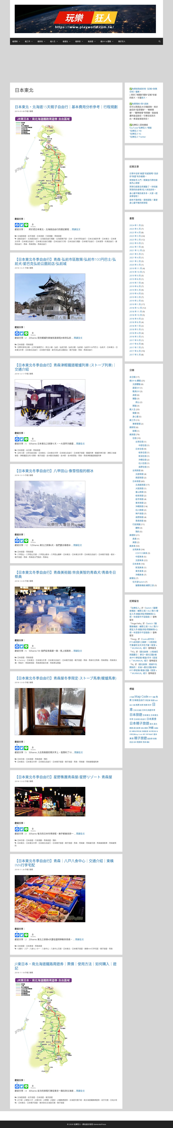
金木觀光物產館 (52, 455)
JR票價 (46, 1100)
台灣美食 (137, 549)
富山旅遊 (139, 492)
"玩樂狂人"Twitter (137, 136)
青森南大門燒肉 (35, 557)
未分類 (28, 450)
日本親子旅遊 (44, 350)
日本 (70, 238)
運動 (135, 398)
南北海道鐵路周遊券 (92, 1100)
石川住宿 (143, 463)
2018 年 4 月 (135, 333)
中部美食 (139, 556)
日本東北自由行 (28, 241)
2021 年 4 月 (135, 257)
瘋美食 (78, 41)
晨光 (151, 724)
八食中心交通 (56, 948)
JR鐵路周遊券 (62, 1100)
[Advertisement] (86, 62)
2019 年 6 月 (135, 286)
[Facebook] (17, 224)
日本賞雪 (99, 241)
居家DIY (136, 387)
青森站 (45, 557)
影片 (143, 97)
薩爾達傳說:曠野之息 (144, 585)
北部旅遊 (139, 474)
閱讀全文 (76, 229)
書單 (146, 728)
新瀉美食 (139, 567)
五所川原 (20, 453)
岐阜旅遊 (139, 495)
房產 (135, 538)
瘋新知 (40, 41)
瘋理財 (15, 41)
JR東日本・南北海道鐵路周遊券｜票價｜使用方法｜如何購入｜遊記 (66, 966)
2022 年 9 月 (135, 243)
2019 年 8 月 (135, 279)
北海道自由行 (33, 238)
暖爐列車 (89, 453)
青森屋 (81, 761)
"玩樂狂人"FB (135, 130)
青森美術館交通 (42, 663)
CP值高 (131, 697)
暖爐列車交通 (100, 453)
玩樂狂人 (135, 608)
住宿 (135, 438)
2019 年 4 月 (135, 293)
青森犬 (21, 663)
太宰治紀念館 (31, 453)
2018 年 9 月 (135, 318)
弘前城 (80, 347)
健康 (135, 413)
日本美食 (29, 946)
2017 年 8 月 (135, 343)
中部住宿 (143, 445)
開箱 (135, 405)
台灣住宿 (139, 441)
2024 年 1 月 (135, 225)
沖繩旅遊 (139, 506)
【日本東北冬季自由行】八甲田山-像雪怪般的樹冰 (54, 470)
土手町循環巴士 (37, 347)
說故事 (150, 738)
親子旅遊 (72, 350)
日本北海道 (137, 710)
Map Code (141, 696)
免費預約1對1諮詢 (140, 103)
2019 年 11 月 (135, 268)
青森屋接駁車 (102, 843)
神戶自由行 (149, 734)
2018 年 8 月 (135, 322)
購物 (137, 528)
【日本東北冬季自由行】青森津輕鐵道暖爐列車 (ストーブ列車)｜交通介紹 (65, 367)
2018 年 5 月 (135, 329)
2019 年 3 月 (135, 297)
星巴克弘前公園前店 (60, 350)
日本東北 (105, 238)
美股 (135, 542)
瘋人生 (52, 41)
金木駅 (63, 455)
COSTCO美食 (141, 553)
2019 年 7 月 (135, 282)
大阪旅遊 (139, 488)
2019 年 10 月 (135, 272)
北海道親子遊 (61, 238)
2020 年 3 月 (135, 264)
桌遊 (135, 395)
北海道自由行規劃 (47, 238)
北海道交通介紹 (76, 1100)
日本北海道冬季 (94, 238)
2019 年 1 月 (135, 304)
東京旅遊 (49, 1097)
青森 (25, 244)
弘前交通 (63, 347)
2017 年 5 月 (135, 354)
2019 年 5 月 (135, 290)
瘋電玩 (65, 41)
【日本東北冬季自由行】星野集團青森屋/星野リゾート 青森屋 (63, 776)
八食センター (35, 948)
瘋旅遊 (90, 41)
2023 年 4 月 (135, 232)
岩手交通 (104, 1100)
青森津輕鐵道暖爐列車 (92, 455)
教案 (146, 705)
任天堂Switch (139, 581)
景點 (142, 728)
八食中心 (45, 948)
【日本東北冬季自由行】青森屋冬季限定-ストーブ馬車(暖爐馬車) (65, 678)
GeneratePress (99, 1124)
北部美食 (139, 560)
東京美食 (139, 571)
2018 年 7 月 (135, 326)
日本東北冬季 (52, 453)
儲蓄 (154, 697)
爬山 (137, 402)
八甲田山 (20, 554)
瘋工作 (27, 41)
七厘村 (20, 948)
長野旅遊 (139, 517)
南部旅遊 (139, 477)
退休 (134, 742)
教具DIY (136, 391)
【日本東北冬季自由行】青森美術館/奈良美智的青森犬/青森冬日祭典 (65, 574)
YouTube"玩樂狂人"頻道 (140, 127)
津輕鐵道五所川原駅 (28, 455)
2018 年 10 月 (135, 315)
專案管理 (137, 423)
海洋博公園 (152, 731)
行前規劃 (49, 236)
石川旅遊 (139, 510)
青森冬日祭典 (94, 660)
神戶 (144, 734)
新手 (150, 705)
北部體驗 (137, 384)
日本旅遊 (40, 236)
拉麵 (134, 705)
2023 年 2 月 (135, 239)
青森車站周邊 (55, 663)
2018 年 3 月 (135, 336)
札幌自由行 (109, 241)
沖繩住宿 (143, 459)
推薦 (138, 705)
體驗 (148, 742)
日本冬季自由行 (80, 238)
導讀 (153, 700)
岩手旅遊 (31, 236)
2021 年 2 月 (135, 261)
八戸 (26, 948)
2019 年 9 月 (135, 275)
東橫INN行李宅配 (91, 948)
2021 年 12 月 (135, 250)
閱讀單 (139, 742)
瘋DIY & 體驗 (106, 41)
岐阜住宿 (143, 452)
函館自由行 (21, 238)
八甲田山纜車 (56, 554)
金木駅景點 (72, 455)
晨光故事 (137, 728)
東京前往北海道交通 (47, 1102)
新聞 (135, 431)
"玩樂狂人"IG (135, 133)
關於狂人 (121, 41)
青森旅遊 (57, 236)
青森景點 (32, 244)
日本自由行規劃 (74, 241)
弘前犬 (102, 347)
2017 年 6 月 (135, 351)
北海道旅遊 (21, 236)
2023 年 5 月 (135, 228)
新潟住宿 (143, 456)
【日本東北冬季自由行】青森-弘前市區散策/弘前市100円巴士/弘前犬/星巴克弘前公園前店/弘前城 (65, 261)
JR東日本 (38, 1100)
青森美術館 (29, 663)
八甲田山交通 (31, 554)
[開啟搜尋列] (159, 41)
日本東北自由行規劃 (44, 241)
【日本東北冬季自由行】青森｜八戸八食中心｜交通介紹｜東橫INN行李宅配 (64, 862)
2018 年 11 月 (135, 311)
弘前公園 (72, 347)
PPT (150, 697)
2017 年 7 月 (135, 347)
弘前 (56, 347)
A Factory (21, 660)
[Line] (26, 224)
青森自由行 (42, 244)
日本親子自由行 (88, 241)
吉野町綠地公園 (23, 347)
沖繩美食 (139, 574)
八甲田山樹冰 (43, 554)
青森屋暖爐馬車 (92, 761)
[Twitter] (22, 224)
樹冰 (112, 554)
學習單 (148, 700)
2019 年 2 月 (135, 300)
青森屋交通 (90, 843)
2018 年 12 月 (135, 308)
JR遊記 (53, 1100)
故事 (142, 705)
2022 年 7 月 (135, 246)
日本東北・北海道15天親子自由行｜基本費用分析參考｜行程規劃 (66, 106)
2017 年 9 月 (135, 340)
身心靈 (136, 416)
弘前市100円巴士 (91, 347)
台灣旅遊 (137, 470)
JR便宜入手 (28, 1100)
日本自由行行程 (60, 241)
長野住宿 (143, 467)
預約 (45, 759)
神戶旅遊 (139, 513)
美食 (131, 738)
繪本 (155, 734)
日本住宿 (20, 759)
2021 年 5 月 (135, 254)
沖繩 (150, 727)
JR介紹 (19, 1100)
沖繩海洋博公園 (136, 731)
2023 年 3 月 (135, 236)
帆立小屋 (49, 347)
